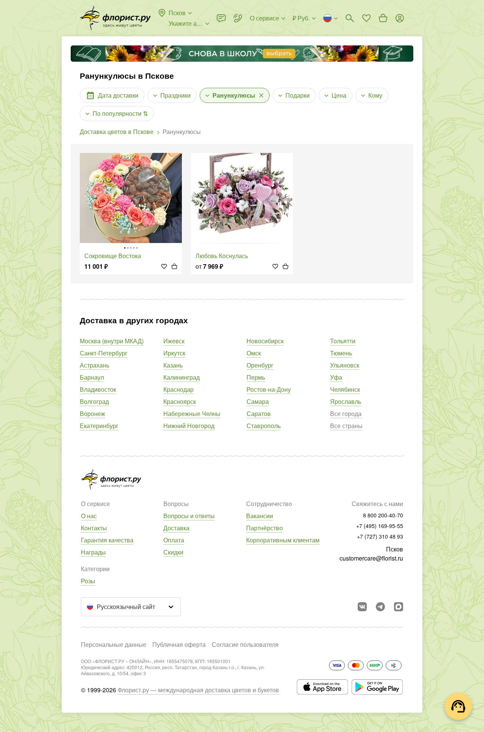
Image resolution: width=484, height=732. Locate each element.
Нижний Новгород (188, 425)
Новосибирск (265, 340)
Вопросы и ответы (189, 515)
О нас (89, 515)
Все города (345, 413)
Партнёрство (264, 527)
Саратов (259, 413)
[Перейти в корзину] (383, 18)
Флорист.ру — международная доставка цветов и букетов (198, 689)
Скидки (173, 552)
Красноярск (179, 401)
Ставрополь (264, 425)
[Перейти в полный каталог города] (115, 18)
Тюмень (341, 353)
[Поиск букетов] (349, 18)
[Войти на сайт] (399, 18)
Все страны (346, 425)
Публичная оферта (179, 644)
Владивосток (98, 389)
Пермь (256, 377)
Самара (258, 401)
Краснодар (178, 389)
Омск (254, 353)
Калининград (181, 377)
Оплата (173, 540)
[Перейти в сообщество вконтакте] (362, 606)
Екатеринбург (99, 425)
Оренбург (260, 365)
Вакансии (259, 515)
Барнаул (92, 377)
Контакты (94, 527)
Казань (173, 365)
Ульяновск (344, 365)
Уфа (336, 377)
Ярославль (345, 401)
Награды (93, 552)
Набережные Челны (191, 413)
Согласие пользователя (245, 644)
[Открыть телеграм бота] (380, 606)
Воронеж (92, 413)
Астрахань (94, 365)
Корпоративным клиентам (283, 540)
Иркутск (174, 353)
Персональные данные (113, 644)
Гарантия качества (107, 540)
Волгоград (94, 401)
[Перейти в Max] (398, 606)
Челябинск (345, 389)
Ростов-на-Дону (269, 389)
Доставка (176, 527)
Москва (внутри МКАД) (112, 340)
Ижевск (174, 340)
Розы (88, 580)
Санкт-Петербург (103, 353)
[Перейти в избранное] (366, 18)
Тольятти (342, 340)
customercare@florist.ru (371, 558)
